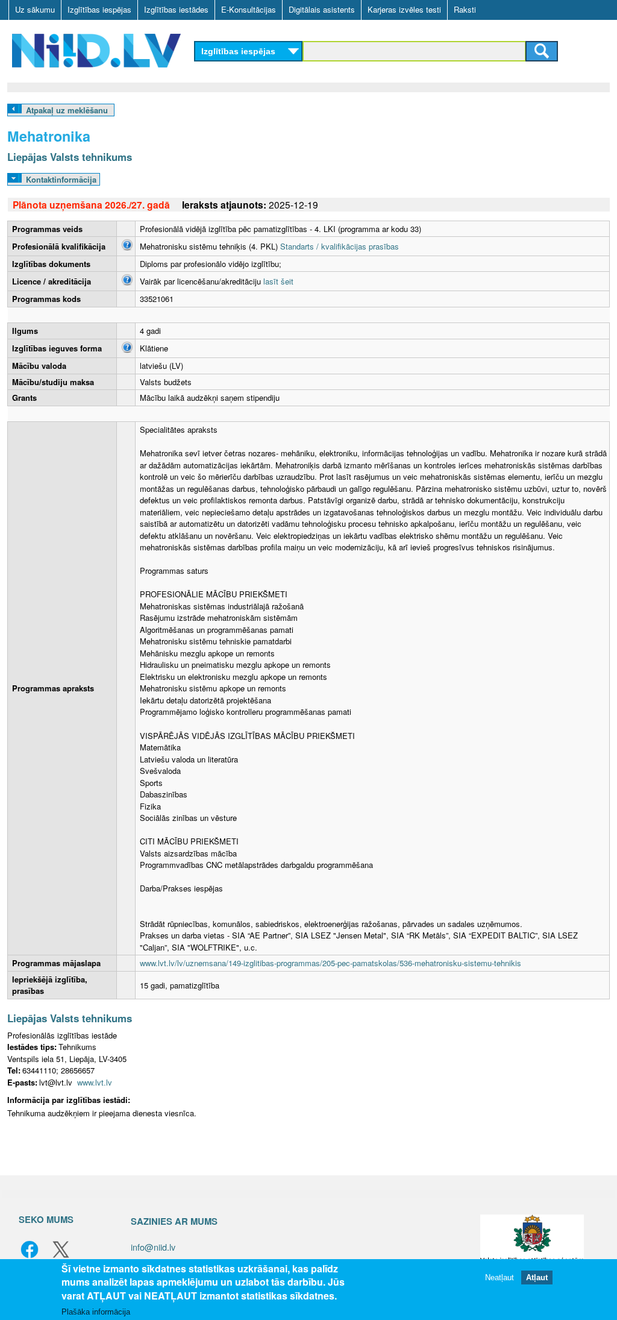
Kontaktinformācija (61, 179)
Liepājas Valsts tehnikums (69, 156)
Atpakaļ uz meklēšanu (67, 110)
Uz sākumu (35, 9)
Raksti (465, 9)
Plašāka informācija (95, 1311)
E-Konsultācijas (248, 9)
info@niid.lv (153, 1246)
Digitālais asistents (322, 9)
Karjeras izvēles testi (404, 9)
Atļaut (537, 1277)
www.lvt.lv (94, 1082)
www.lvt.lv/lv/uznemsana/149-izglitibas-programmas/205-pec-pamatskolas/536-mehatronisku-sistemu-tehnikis (330, 963)
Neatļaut (499, 1277)
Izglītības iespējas (99, 9)
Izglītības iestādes (176, 9)
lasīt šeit (278, 281)
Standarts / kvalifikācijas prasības (339, 246)
